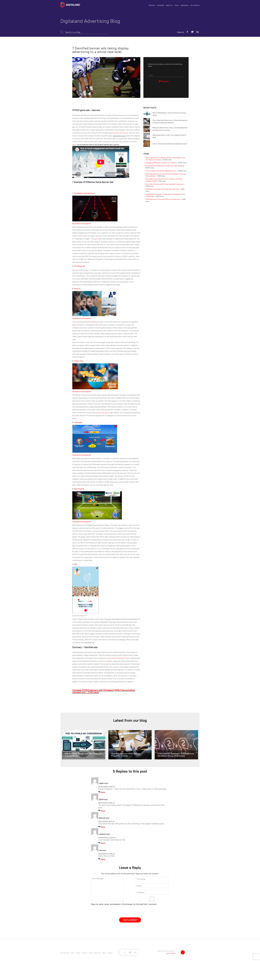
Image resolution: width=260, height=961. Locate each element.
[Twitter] (192, 32)
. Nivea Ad (77, 289)
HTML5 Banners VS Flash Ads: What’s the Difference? (162, 199)
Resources (184, 5)
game (96, 239)
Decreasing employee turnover (119, 658)
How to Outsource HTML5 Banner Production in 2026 (125, 754)
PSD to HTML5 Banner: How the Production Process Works (83, 754)
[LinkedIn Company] (198, 32)
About (78, 953)
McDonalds (78, 422)
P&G (75, 564)
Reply (103, 792)
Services (152, 5)
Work (73, 953)
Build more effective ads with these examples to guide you (164, 184)
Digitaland (95, 322)
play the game (104, 413)
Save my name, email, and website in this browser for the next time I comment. (124, 904)
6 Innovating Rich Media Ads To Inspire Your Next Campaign (164, 166)
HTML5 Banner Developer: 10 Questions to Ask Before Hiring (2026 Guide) (176, 754)
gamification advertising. (119, 133)
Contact (109, 953)
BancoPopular (79, 489)
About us (169, 5)
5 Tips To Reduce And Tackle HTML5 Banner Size (161, 171)
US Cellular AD (79, 266)
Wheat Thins (79, 361)
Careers (84, 953)
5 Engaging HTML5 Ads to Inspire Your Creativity (161, 163)
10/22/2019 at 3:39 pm (106, 854)
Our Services (64, 953)
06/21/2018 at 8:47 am (106, 821)
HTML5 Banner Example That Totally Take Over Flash (162, 189)
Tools (177, 5)
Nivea (77, 322)
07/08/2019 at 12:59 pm (107, 838)
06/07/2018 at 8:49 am (106, 787)
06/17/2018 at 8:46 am (106, 803)
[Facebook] (187, 32)
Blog (103, 953)
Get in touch (195, 5)
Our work (160, 5)
